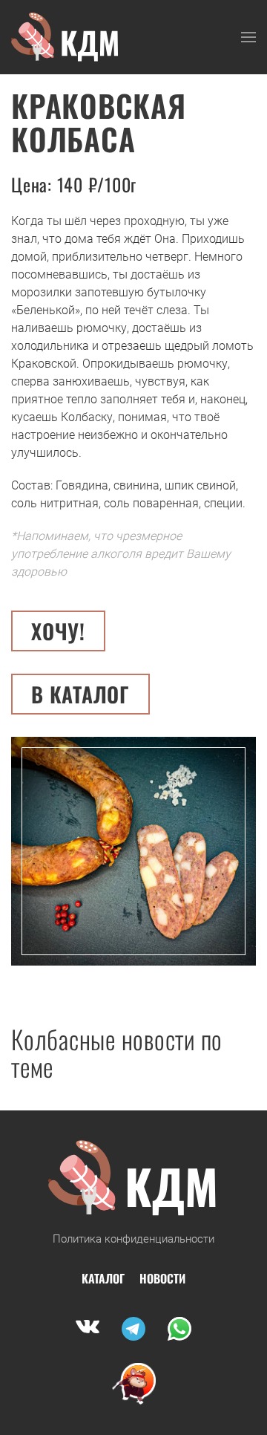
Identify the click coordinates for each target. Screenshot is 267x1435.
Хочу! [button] (58, 631)
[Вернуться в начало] (65, 37)
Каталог (103, 1278)
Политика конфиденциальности (133, 1239)
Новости (162, 1278)
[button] (248, 37)
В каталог (80, 694)
